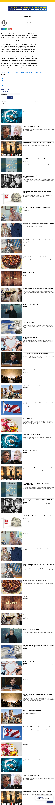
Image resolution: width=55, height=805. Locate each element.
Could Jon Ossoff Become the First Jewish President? (36, 353)
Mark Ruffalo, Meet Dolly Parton (31, 126)
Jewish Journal (9, 4)
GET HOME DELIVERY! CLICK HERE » (27, 1)
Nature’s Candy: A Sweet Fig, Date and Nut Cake (35, 256)
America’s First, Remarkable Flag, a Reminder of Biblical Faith (38, 402)
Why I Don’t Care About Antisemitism (32, 386)
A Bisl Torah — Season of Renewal (31, 110)
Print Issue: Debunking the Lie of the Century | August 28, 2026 (38, 142)
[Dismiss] (34, 796)
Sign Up (10, 97)
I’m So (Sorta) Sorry (28, 418)
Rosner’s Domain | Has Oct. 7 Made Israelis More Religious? (38, 288)
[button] (2, 29)
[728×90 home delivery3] (27, 8)
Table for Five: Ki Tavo (28, 272)
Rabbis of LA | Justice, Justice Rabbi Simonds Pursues (36, 207)
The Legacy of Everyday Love (30, 337)
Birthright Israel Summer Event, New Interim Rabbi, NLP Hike (38, 223)
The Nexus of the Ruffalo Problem (31, 304)
